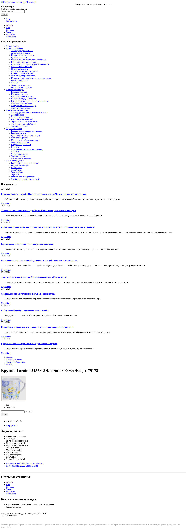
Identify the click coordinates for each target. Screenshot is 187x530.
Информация (11, 425)
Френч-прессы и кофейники (23, 124)
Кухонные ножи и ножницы (23, 62)
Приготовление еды (15, 89)
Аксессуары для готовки (22, 50)
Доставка (10, 30)
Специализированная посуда (23, 106)
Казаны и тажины (19, 92)
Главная (9, 25)
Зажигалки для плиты (20, 53)
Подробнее (6, 203)
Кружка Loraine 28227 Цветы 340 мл (22, 466)
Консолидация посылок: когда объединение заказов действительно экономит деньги (39, 260)
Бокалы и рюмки (18, 133)
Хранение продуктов (15, 161)
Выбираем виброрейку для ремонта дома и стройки (25, 310)
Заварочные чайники (20, 117)
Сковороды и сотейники (21, 103)
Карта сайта (11, 37)
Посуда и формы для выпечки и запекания (29, 101)
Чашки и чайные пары (21, 158)
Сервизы (15, 147)
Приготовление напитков (17, 110)
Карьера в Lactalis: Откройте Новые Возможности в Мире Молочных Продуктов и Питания (43, 194)
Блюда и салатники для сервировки (26, 131)
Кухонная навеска (19, 57)
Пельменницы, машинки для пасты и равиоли (31, 78)
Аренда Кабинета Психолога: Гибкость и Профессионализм (28, 294)
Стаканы (15, 151)
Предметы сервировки (21, 145)
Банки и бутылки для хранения (24, 163)
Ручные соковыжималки (21, 119)
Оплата (9, 32)
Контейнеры (16, 168)
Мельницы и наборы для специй (25, 140)
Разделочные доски (19, 80)
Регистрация (11, 21)
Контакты (10, 34)
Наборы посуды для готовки (23, 99)
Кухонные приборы (14, 48)
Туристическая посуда (20, 108)
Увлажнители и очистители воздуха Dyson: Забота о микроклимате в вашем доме (38, 210)
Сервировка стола (14, 128)
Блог (8, 28)
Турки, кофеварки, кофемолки (24, 122)
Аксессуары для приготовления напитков (29, 112)
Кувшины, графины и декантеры (25, 135)
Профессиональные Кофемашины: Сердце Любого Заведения (29, 344)
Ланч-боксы (16, 170)
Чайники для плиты (19, 126)
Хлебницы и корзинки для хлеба (25, 179)
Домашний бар (17, 115)
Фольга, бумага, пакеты (21, 87)
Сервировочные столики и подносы (27, 149)
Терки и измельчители (21, 85)
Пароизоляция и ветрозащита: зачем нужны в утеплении (27, 244)
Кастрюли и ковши (19, 94)
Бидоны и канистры (20, 165)
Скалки (14, 83)
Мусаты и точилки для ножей (24, 71)
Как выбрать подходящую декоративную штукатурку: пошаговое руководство (37, 327)
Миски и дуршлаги (19, 69)
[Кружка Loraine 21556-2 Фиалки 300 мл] (13, 400)
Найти (4, 14)
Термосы (15, 174)
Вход (8, 19)
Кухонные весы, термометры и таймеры (28, 60)
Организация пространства (23, 76)
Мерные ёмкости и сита (21, 67)
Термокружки (17, 172)
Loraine (9, 364)
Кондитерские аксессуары (22, 55)
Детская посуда (12, 46)
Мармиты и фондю (19, 138)
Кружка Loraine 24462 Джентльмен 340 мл (24, 463)
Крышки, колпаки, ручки (22, 96)
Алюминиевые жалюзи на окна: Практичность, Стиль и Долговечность (34, 277)
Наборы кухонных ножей (22, 73)
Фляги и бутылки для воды (23, 177)
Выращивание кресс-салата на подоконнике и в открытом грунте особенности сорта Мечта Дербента (47, 227)
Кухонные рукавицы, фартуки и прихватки (30, 64)
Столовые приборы (19, 154)
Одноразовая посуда (20, 142)
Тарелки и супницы (19, 156)
